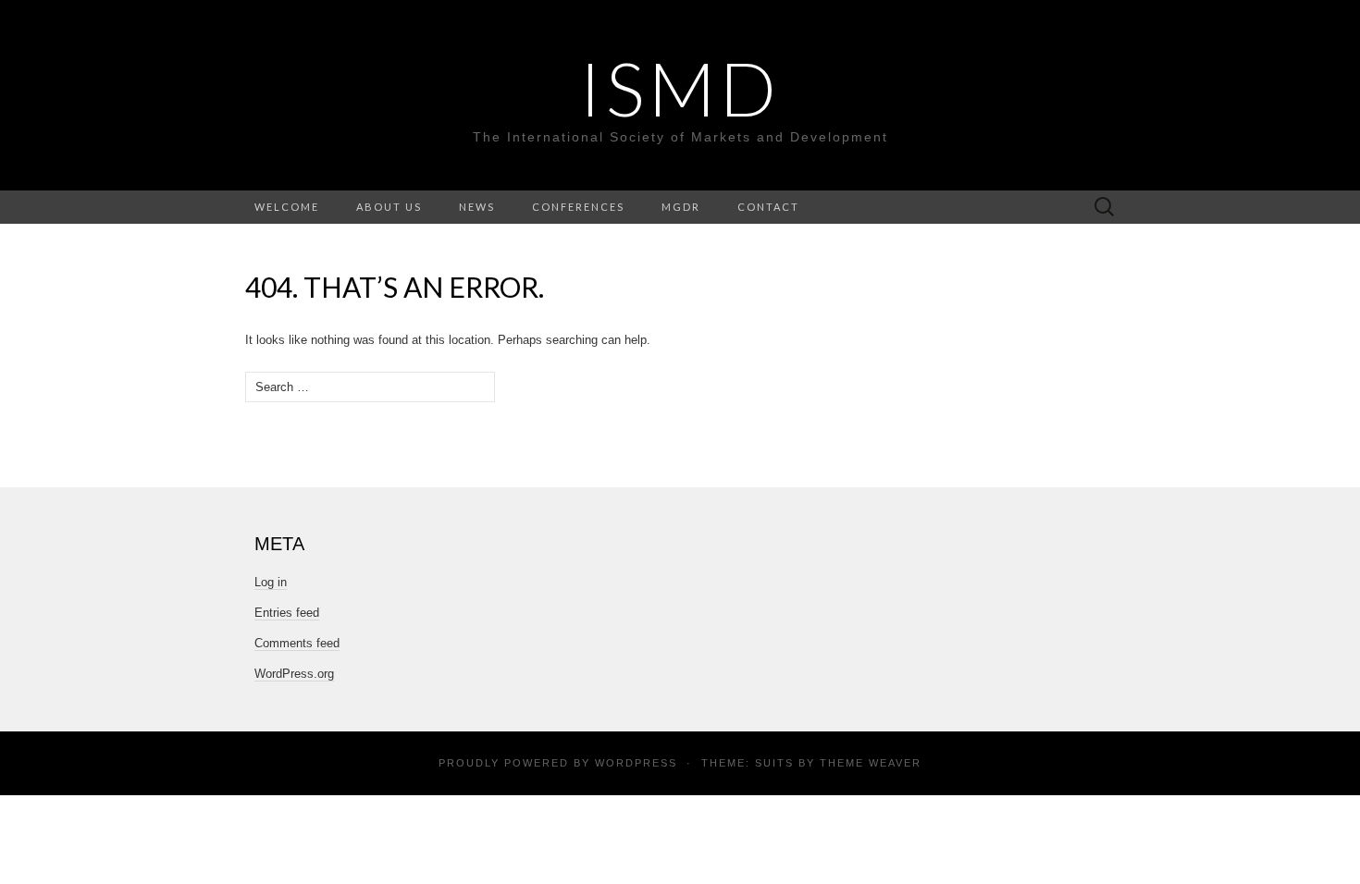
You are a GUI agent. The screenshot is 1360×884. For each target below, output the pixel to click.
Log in (270, 582)
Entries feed (286, 613)
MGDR (680, 207)
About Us (389, 207)
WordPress (636, 762)
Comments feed (297, 643)
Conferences (578, 207)
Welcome (286, 207)
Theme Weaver (870, 762)
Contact (768, 207)
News (477, 207)
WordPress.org (294, 674)
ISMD (680, 87)
